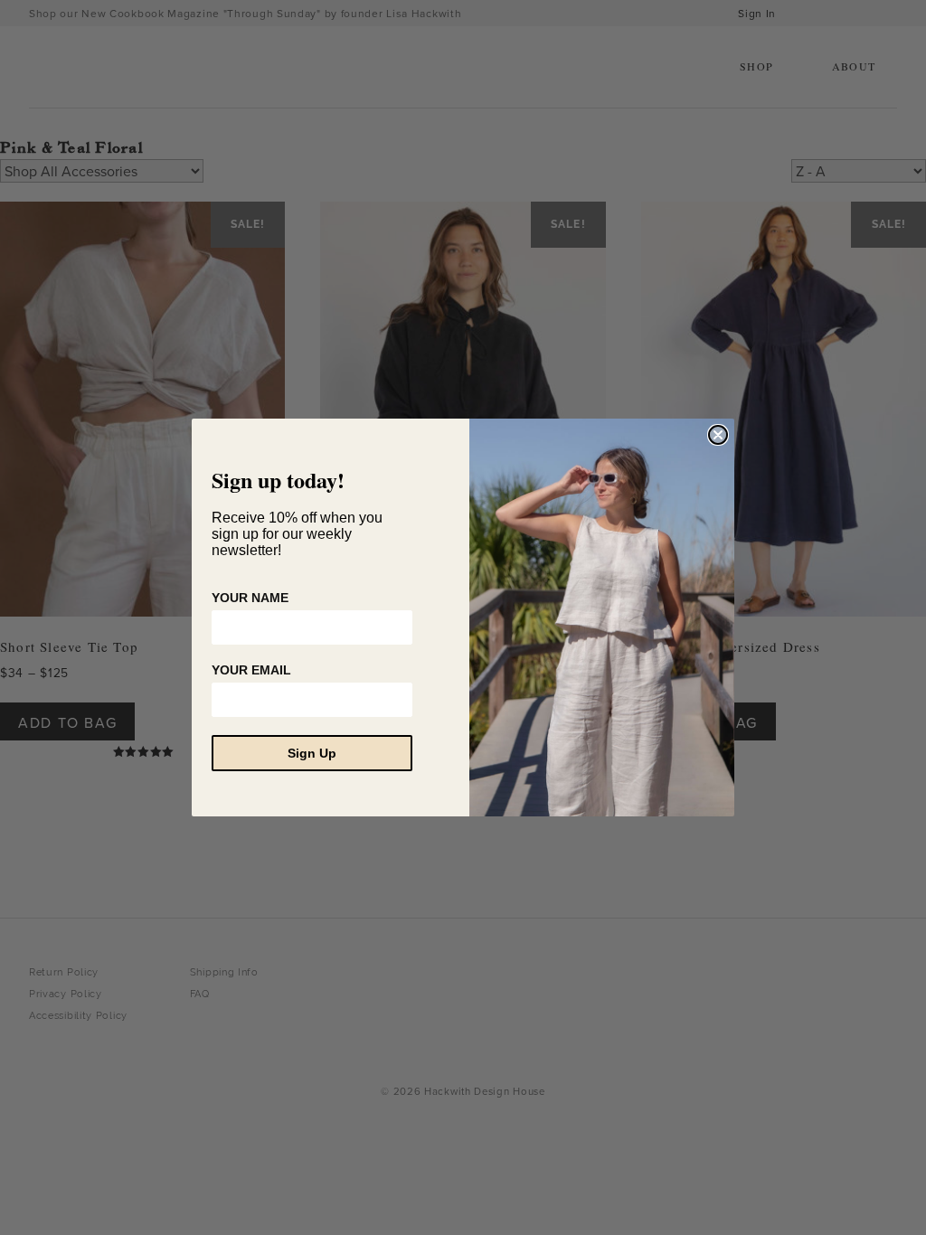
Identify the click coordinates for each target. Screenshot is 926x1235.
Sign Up (312, 753)
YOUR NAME (250, 597)
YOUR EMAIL (251, 670)
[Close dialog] (718, 435)
